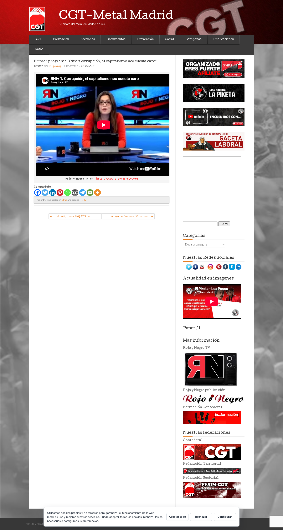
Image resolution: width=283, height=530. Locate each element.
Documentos (116, 39)
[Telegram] (82, 192)
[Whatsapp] (67, 192)
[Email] (90, 192)
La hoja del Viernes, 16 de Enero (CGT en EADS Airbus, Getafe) (130, 217)
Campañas (194, 39)
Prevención (145, 39)
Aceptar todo (177, 516)
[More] (97, 192)
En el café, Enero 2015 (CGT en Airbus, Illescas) (72, 217)
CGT (38, 39)
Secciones (88, 39)
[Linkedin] (52, 192)
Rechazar (201, 516)
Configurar (225, 516)
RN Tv (83, 200)
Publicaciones (223, 39)
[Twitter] (45, 192)
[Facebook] (37, 192)
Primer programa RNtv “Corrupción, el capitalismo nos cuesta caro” (95, 61)
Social (169, 39)
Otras (64, 200)
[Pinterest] (60, 192)
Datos (39, 49)
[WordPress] (75, 192)
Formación (61, 39)
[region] (213, 68)
